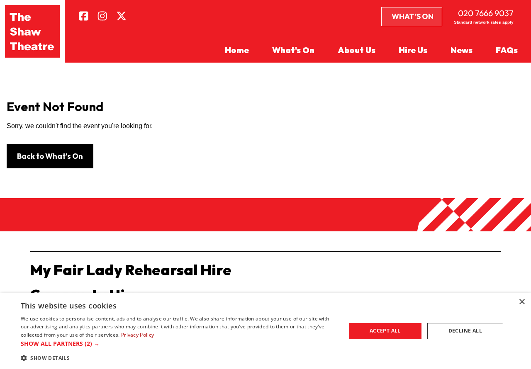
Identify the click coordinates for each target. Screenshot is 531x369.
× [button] (522, 302)
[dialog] (265, 331)
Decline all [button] (465, 330)
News (462, 50)
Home (237, 50)
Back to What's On (50, 156)
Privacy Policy (137, 334)
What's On (413, 16)
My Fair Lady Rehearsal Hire (130, 269)
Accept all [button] (385, 330)
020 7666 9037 (486, 13)
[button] (178, 343)
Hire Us (413, 50)
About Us (356, 50)
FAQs (507, 50)
